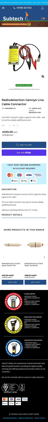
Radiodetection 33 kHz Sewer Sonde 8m (34, 265)
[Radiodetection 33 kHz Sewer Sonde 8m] (35, 244)
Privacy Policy (39, 418)
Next (44, 257)
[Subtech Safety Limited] (13, 388)
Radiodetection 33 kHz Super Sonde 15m (11, 265)
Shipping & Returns (10, 418)
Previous (3, 257)
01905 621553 (24, 7)
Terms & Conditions (25, 418)
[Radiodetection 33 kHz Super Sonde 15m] (12, 244)
